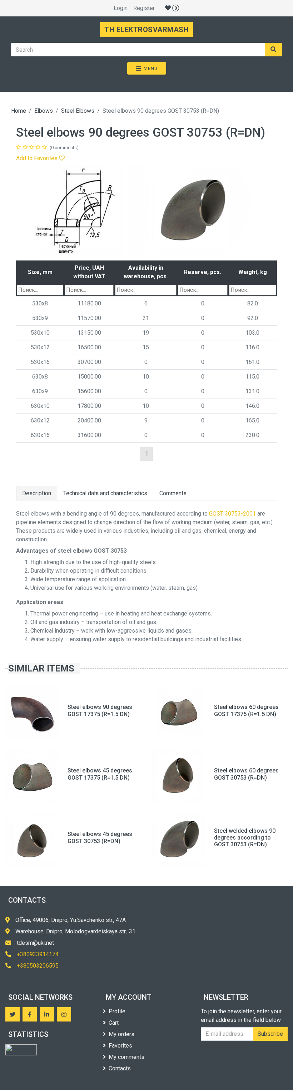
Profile (117, 1011)
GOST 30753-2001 (232, 513)
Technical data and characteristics (105, 493)
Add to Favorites (37, 158)
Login (121, 8)
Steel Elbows (77, 110)
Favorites (120, 1045)
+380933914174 (38, 954)
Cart (114, 1022)
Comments (173, 493)
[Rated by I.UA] (21, 1049)
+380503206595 (38, 965)
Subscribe (270, 1033)
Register (144, 8)
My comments (126, 1057)
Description (36, 493)
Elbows (43, 110)
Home (18, 110)
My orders (121, 1034)
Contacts (120, 1068)
